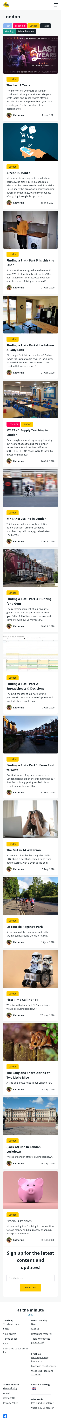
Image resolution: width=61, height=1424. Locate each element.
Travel (45, 25)
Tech (7, 25)
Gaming (9, 31)
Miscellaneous (26, 31)
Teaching (20, 25)
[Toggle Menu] (56, 5)
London (33, 25)
